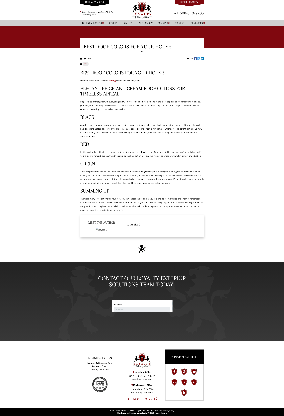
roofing (112, 80)
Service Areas (146, 23)
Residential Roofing (91, 23)
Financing (163, 23)
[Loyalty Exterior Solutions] (142, 9)
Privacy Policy (168, 411)
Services (113, 23)
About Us (179, 23)
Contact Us (197, 23)
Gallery (128, 23)
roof (85, 64)
